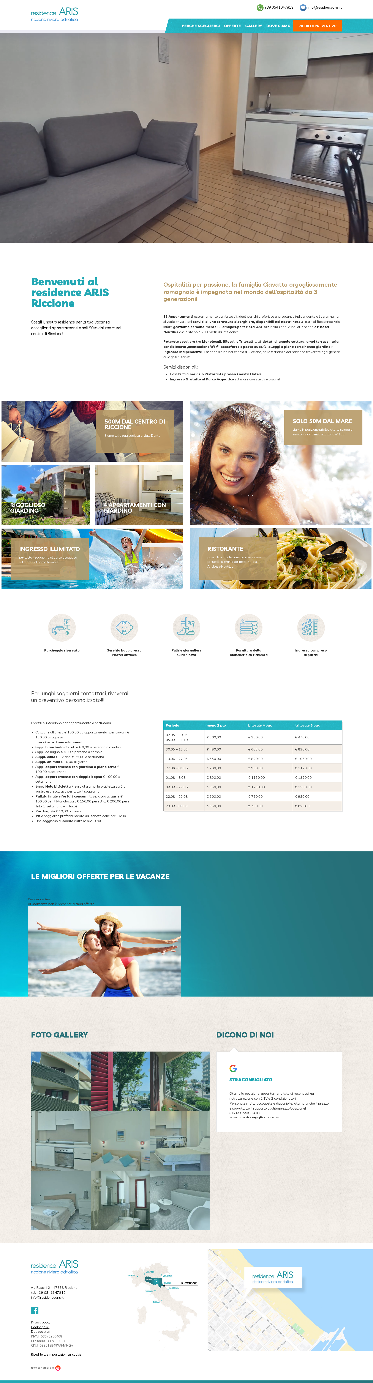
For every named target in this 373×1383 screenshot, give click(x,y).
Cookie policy (40, 1327)
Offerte (232, 26)
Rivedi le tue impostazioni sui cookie (56, 1354)
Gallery (253, 26)
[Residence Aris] (54, 14)
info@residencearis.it (324, 7)
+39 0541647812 (278, 7)
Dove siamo (278, 26)
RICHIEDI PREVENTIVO (318, 26)
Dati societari (40, 1332)
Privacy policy (41, 1322)
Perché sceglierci (201, 26)
